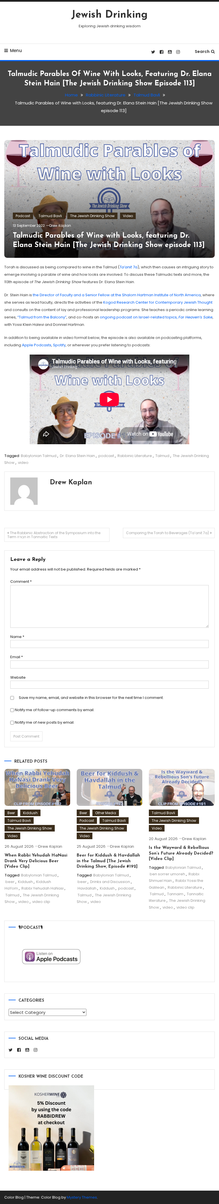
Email (16, 657)
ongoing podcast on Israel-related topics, (156, 317)
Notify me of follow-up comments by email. (54, 710)
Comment (21, 581)
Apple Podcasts (36, 345)
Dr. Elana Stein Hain (77, 455)
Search (202, 51)
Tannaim (175, 894)
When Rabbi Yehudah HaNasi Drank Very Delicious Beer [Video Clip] (36, 861)
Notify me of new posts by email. (44, 722)
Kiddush (30, 812)
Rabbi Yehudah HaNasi (42, 888)
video (23, 462)
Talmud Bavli (50, 215)
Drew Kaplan (60, 225)
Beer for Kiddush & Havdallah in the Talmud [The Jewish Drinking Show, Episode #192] (108, 861)
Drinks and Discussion (110, 881)
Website (18, 677)
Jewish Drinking (109, 15)
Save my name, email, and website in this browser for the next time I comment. (91, 697)
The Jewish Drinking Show (92, 215)
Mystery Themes (82, 1197)
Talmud (162, 455)
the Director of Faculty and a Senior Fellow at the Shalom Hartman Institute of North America (117, 295)
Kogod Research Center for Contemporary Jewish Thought (157, 302)
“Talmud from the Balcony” (41, 317)
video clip (41, 901)
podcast (106, 455)
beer (10, 881)
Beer (11, 812)
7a (128, 267)
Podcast (23, 215)
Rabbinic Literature (134, 455)
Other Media (105, 812)
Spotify (59, 345)
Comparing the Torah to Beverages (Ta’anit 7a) (167, 532)
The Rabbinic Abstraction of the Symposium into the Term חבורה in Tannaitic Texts (53, 534)
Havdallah (87, 888)
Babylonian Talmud (38, 455)
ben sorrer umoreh (167, 874)
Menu (16, 50)
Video (128, 215)
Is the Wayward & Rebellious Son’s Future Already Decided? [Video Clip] (181, 853)
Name (17, 636)
